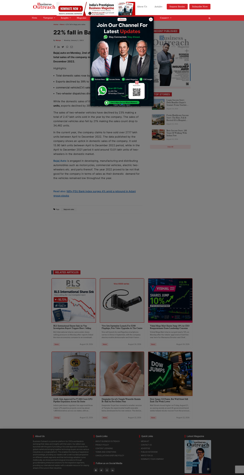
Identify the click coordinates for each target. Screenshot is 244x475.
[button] (122, 104)
